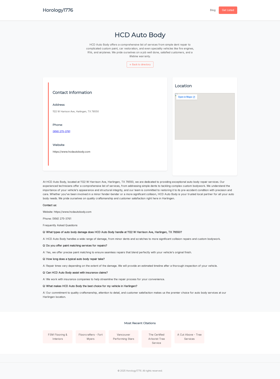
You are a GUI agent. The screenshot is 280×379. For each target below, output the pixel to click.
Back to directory (140, 64)
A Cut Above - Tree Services (189, 336)
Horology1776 (58, 10)
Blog (213, 10)
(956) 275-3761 (61, 131)
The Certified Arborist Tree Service (156, 338)
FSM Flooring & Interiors (57, 336)
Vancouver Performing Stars (123, 336)
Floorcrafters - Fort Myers (91, 336)
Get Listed (228, 10)
